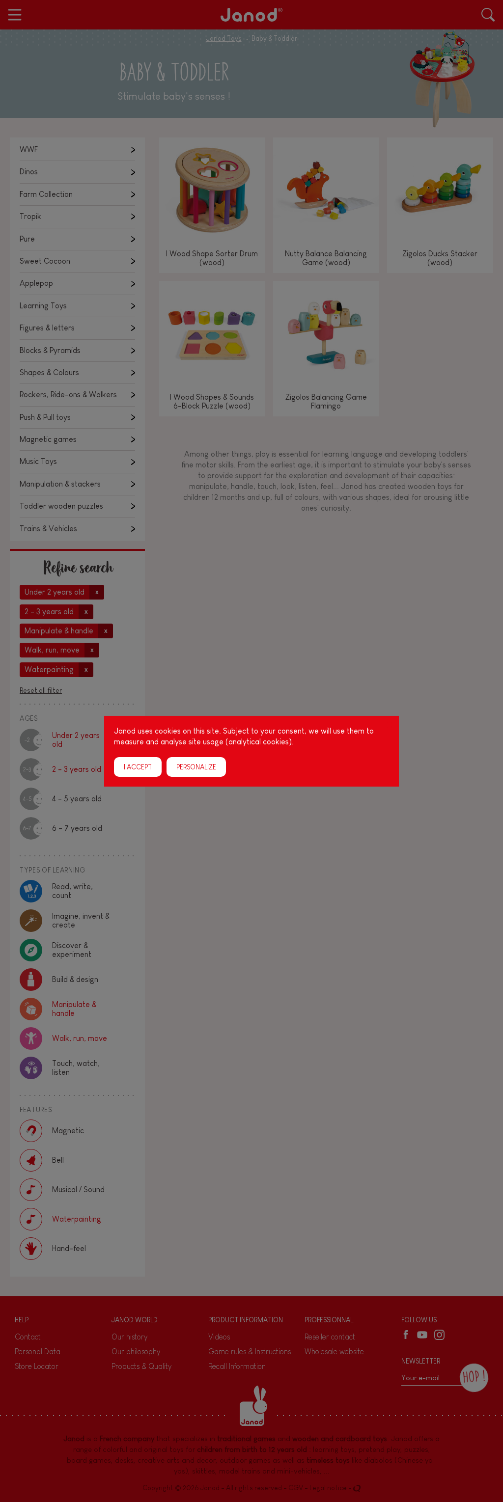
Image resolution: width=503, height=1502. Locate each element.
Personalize (196, 766)
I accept (138, 766)
